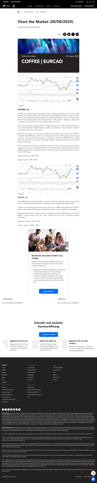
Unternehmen (39, 6)
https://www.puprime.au (88, 439)
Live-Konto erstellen (48, 334)
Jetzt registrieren (48, 291)
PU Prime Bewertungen (8, 389)
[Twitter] (73, 34)
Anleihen (4, 382)
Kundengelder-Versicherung (34, 394)
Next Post (62, 299)
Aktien (3, 377)
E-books (55, 380)
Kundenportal (89, 6)
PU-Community (57, 370)
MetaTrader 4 (30, 377)
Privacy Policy (78, 476)
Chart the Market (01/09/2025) (67, 303)
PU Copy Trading (31, 370)
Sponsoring (56, 6)
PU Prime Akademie (58, 367)
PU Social (29, 380)
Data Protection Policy (89, 476)
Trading (30, 6)
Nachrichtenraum (6, 397)
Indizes (3, 372)
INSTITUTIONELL (15, 2)
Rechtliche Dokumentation (34, 389)
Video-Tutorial (56, 377)
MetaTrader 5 (30, 375)
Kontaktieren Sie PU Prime (8, 399)
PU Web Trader (31, 372)
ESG (28, 397)
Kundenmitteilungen (7, 394)
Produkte (4, 365)
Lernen (48, 6)
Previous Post (8, 299)
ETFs (3, 380)
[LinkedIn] (69, 34)
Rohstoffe (4, 375)
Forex (3, 367)
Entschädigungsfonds (32, 392)
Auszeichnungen (6, 392)
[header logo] (9, 6)
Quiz (54, 372)
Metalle (4, 370)
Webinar (55, 375)
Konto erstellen (76, 6)
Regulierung (30, 387)
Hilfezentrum (5, 402)
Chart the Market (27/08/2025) (12, 303)
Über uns (4, 387)
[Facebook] (65, 34)
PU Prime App (30, 367)
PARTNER (5, 2)
